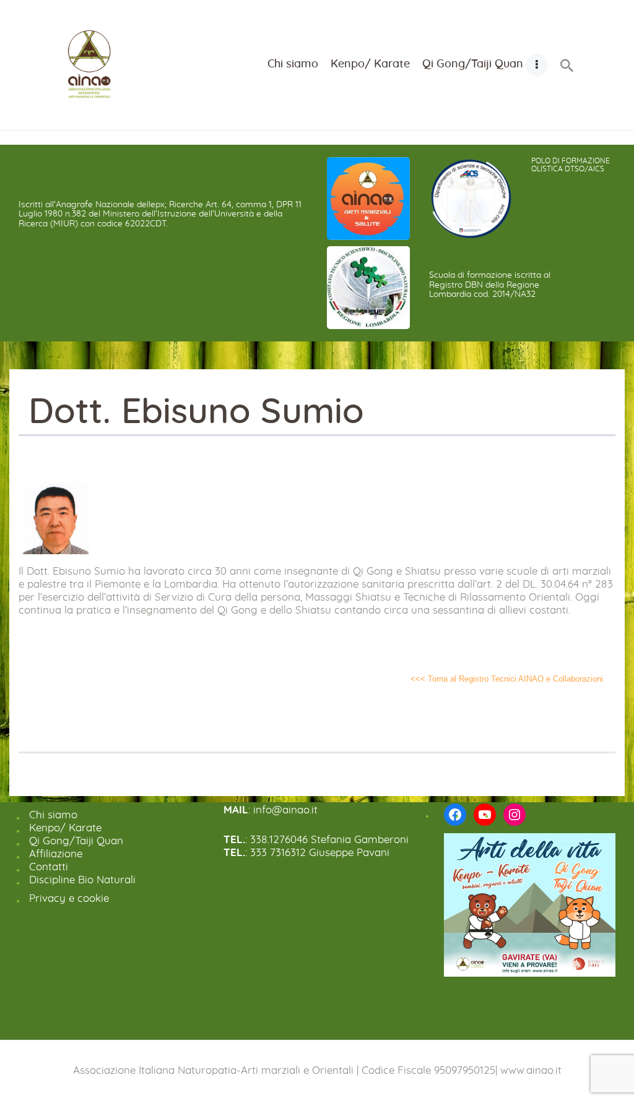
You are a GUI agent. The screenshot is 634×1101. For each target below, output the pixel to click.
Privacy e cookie (69, 898)
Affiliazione (55, 854)
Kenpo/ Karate (65, 828)
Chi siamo (53, 815)
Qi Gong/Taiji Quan (76, 841)
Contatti (48, 867)
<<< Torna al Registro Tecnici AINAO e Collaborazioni (506, 678)
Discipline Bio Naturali (82, 880)
